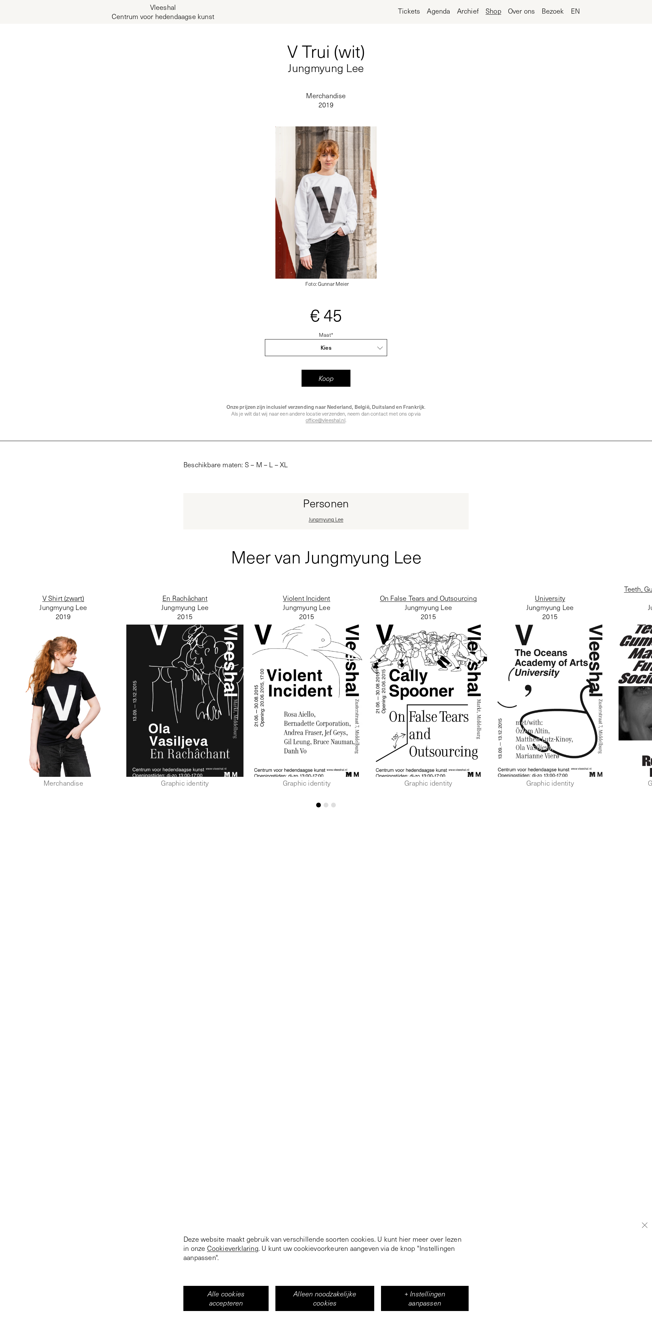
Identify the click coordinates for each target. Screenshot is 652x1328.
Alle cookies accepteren (225, 1298)
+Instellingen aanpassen (425, 1298)
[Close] (644, 1225)
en (575, 11)
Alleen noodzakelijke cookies (324, 1298)
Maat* (326, 335)
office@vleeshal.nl (325, 420)
